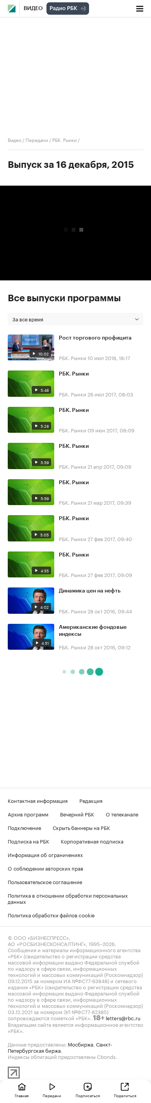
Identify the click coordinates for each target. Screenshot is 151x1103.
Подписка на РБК (28, 841)
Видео (33, 8)
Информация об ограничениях (45, 854)
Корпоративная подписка (92, 841)
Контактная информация (38, 800)
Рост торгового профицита (95, 338)
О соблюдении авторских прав (45, 868)
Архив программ (28, 814)
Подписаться (88, 1095)
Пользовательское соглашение (45, 881)
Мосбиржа (80, 1044)
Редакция (91, 800)
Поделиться (125, 1095)
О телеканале (122, 814)
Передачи (37, 139)
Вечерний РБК (77, 814)
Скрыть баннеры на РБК (81, 827)
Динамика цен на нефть (89, 591)
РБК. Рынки (64, 139)
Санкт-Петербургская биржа (60, 1047)
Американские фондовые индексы (93, 631)
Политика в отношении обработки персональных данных (68, 898)
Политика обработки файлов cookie (51, 915)
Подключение (24, 827)
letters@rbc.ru (123, 1017)
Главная (22, 1095)
